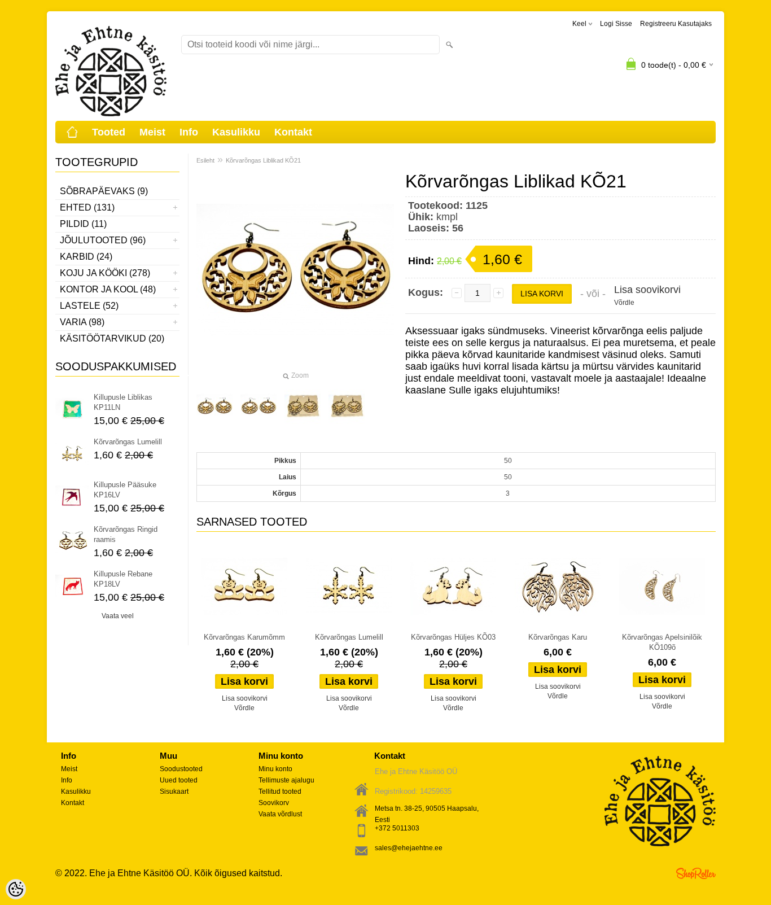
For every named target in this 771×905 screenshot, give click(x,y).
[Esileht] (72, 132)
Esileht (205, 160)
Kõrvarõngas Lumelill (128, 442)
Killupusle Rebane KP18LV (123, 579)
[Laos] (244, 586)
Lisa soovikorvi (647, 289)
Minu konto (275, 769)
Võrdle (624, 303)
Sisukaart (174, 791)
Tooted (108, 132)
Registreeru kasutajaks (676, 24)
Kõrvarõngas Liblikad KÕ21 (263, 160)
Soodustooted (181, 769)
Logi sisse (616, 24)
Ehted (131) (87, 207)
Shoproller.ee (696, 873)
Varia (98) (82, 322)
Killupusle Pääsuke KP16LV (125, 489)
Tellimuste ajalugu (286, 780)
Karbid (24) (86, 256)
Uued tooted (179, 780)
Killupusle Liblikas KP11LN (123, 402)
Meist (152, 132)
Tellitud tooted (280, 791)
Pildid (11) (83, 224)
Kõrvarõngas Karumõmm (244, 637)
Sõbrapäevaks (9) (104, 191)
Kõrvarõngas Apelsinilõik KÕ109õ (662, 642)
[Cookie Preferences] (16, 889)
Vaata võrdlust (280, 814)
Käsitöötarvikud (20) (112, 338)
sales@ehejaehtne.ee (409, 848)
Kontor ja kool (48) (108, 289)
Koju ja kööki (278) (105, 273)
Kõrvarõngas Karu (557, 637)
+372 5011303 (397, 828)
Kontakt (293, 132)
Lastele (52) (89, 306)
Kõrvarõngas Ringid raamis (125, 534)
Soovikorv (274, 803)
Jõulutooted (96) (103, 240)
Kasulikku (236, 132)
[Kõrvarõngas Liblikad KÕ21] (214, 406)
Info (188, 132)
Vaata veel (118, 616)
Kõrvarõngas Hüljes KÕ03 (453, 637)
